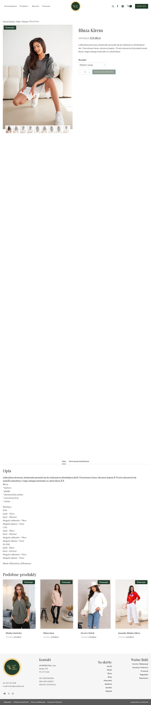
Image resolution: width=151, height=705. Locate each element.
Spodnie (109, 687)
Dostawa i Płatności (140, 667)
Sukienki (108, 691)
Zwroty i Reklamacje (140, 664)
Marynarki (108, 680)
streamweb (144, 702)
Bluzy (109, 673)
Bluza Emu (48, 633)
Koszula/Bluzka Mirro (129, 633)
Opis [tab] (64, 461)
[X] (8, 693)
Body (110, 677)
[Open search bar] (113, 6)
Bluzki (109, 670)
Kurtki (109, 666)
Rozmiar (82, 60)
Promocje (46, 6)
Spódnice (108, 684)
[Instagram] (123, 6)
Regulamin (144, 674)
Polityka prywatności (21, 702)
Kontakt (141, 6)
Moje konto (143, 678)
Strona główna (10, 6)
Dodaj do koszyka (104, 72)
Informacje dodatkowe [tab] (79, 461)
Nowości (35, 6)
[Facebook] (117, 6)
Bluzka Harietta (14, 633)
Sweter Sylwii (87, 633)
